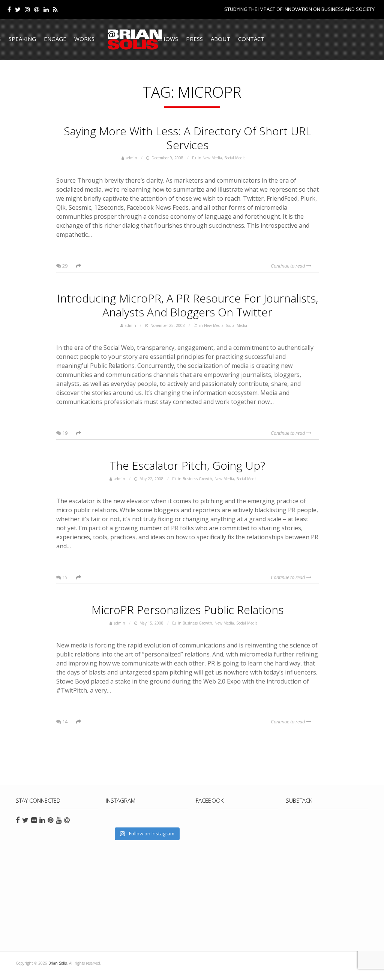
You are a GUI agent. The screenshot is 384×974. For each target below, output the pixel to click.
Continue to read (288, 265)
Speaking (22, 38)
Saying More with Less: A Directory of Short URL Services (187, 138)
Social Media (235, 157)
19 (64, 433)
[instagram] (27, 9)
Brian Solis (135, 39)
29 (64, 265)
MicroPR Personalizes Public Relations (188, 609)
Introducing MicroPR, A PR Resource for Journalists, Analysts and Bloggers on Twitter (187, 305)
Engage (55, 38)
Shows (168, 38)
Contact (251, 38)
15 (64, 577)
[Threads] (36, 9)
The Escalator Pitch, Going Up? (187, 465)
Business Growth (197, 478)
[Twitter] (18, 9)
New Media (212, 157)
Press (194, 38)
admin (131, 157)
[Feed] (55, 9)
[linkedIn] (46, 9)
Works (84, 38)
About (220, 38)
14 (64, 721)
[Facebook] (9, 9)
